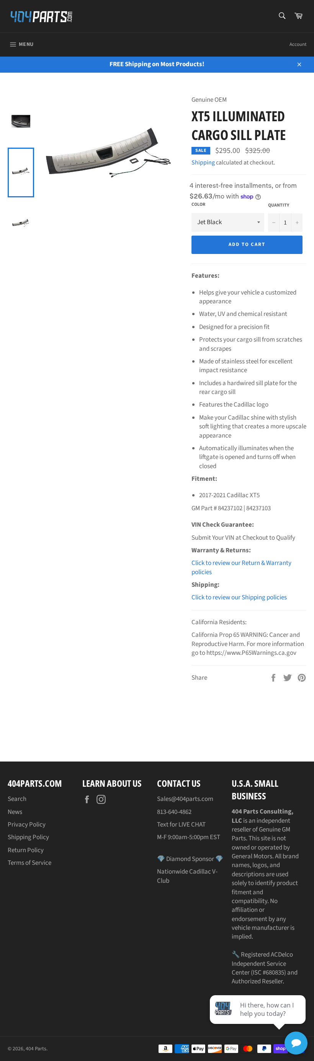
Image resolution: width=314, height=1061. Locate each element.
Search (17, 799)
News (15, 812)
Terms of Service (29, 862)
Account (297, 44)
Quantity (278, 205)
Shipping (203, 162)
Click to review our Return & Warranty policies (241, 567)
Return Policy (26, 850)
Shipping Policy (28, 837)
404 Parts (36, 1048)
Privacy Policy (27, 824)
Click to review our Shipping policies (239, 597)
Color (198, 205)
